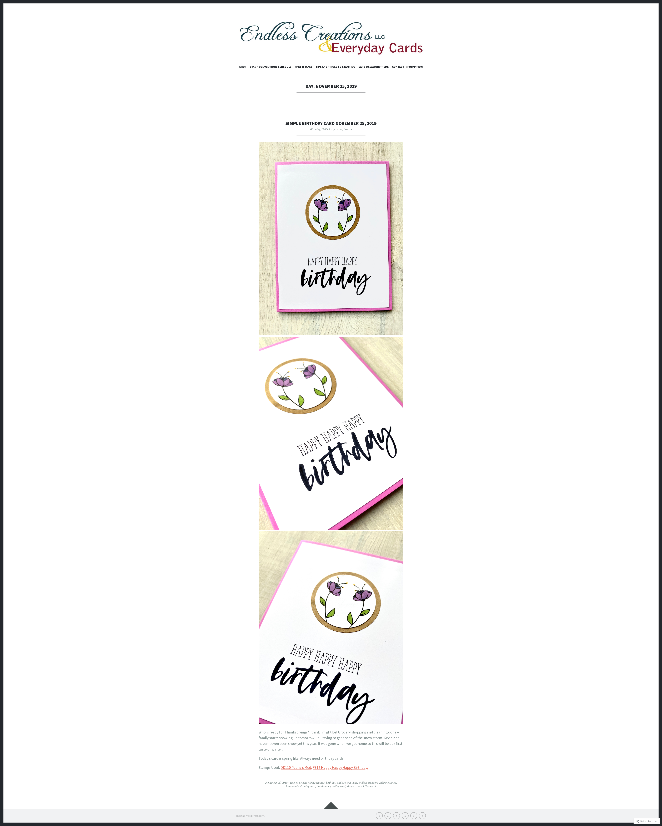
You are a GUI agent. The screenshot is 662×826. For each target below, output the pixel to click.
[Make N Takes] (396, 815)
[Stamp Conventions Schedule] (387, 815)
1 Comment (369, 786)
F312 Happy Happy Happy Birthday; (340, 767)
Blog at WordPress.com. (250, 815)
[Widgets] (331, 805)
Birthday (315, 129)
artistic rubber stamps (312, 782)
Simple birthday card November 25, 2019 (331, 123)
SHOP (243, 66)
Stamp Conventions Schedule (270, 66)
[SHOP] (379, 815)
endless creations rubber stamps (377, 782)
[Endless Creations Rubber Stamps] (331, 37)
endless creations (347, 782)
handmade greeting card (331, 786)
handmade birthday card (300, 786)
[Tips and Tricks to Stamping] (405, 815)
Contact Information (407, 66)
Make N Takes (303, 66)
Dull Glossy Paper (332, 129)
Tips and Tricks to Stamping (335, 66)
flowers (348, 129)
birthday (331, 782)
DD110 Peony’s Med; (296, 767)
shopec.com (353, 786)
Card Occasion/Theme (373, 66)
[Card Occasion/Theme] (413, 815)
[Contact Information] (422, 815)
